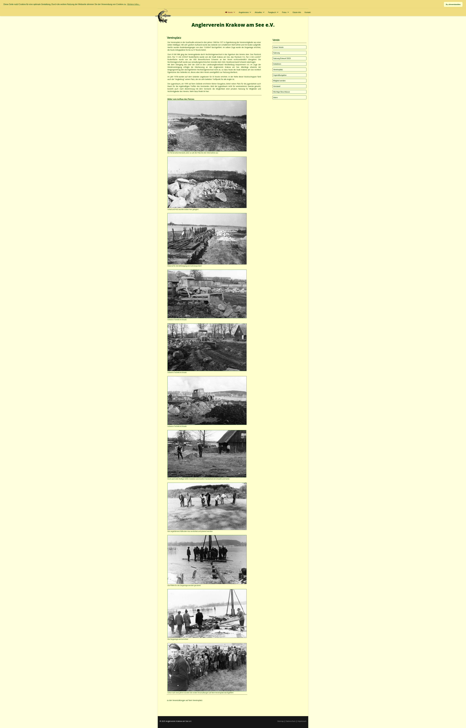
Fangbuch (272, 12)
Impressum (302, 721)
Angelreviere (244, 12)
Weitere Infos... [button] (133, 4)
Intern (275, 97)
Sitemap (280, 721)
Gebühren (277, 64)
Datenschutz (291, 721)
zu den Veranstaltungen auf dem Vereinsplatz (184, 700)
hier (207, 91)
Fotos (284, 12)
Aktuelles (258, 12)
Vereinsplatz (278, 69)
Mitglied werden (279, 81)
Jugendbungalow (280, 75)
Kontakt (308, 12)
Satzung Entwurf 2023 (282, 58)
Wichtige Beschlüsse (281, 92)
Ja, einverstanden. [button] (453, 4)
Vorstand (276, 86)
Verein (230, 12)
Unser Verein (278, 47)
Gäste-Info (297, 12)
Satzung (276, 53)
